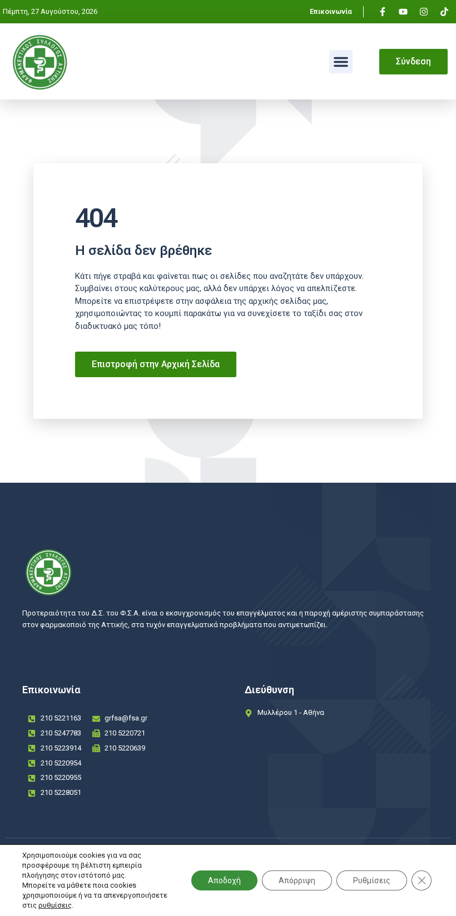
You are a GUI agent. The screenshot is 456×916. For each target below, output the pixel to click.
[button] (341, 61)
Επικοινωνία (331, 11)
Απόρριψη (297, 880)
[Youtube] (403, 12)
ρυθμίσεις (55, 905)
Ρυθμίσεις (371, 880)
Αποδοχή (224, 880)
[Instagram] (424, 12)
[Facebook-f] (382, 12)
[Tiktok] (444, 12)
